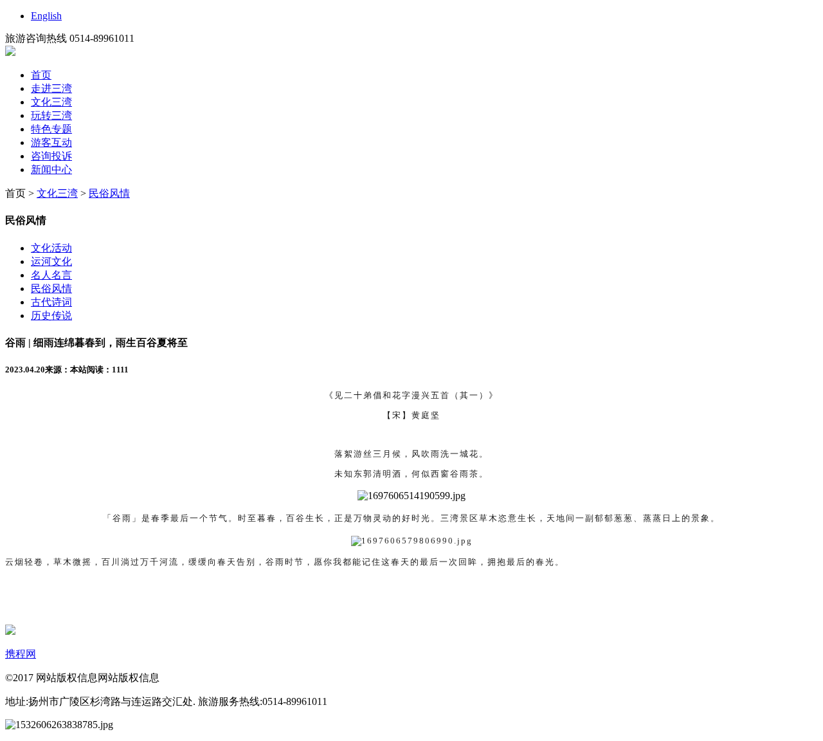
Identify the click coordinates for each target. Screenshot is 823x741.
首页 (41, 74)
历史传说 (51, 315)
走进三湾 (51, 88)
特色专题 (51, 129)
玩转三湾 (51, 115)
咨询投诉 (51, 156)
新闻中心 (51, 169)
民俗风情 (109, 193)
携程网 (20, 653)
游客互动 (51, 142)
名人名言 (51, 275)
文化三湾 (51, 101)
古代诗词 (51, 302)
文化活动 (51, 247)
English (46, 15)
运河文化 (51, 261)
